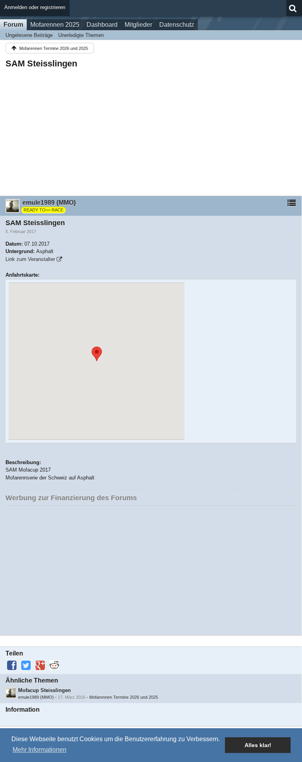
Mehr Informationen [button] (39, 749)
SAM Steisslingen (41, 63)
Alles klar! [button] (258, 745)
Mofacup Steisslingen (44, 690)
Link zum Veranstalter (30, 259)
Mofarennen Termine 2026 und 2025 (123, 697)
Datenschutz (176, 24)
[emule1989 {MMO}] (11, 692)
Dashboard (102, 24)
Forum (13, 24)
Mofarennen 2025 (54, 24)
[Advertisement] (151, 130)
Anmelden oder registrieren (34, 7)
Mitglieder (138, 24)
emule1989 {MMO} (36, 697)
